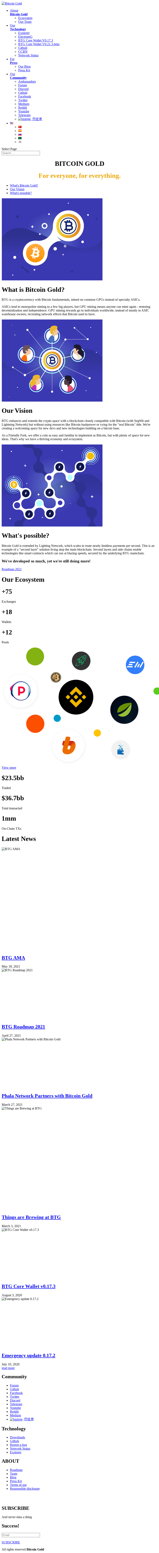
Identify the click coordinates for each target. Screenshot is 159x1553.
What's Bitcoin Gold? (24, 185)
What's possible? (21, 193)
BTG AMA (13, 957)
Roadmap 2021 (12, 569)
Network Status (28, 55)
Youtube (23, 111)
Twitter (23, 100)
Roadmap (16, 1470)
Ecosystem (25, 18)
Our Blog (24, 66)
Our (18, 27)
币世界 (36, 119)
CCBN (23, 51)
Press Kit (24, 70)
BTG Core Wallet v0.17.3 (28, 1286)
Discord (23, 89)
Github (22, 48)
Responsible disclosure (25, 1488)
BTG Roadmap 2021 (23, 1026)
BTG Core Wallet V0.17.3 (35, 40)
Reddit (22, 107)
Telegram (24, 115)
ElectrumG (25, 36)
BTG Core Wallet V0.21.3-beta (38, 44)
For (13, 61)
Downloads (17, 1437)
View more (9, 767)
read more (8, 1368)
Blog (13, 1477)
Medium (23, 104)
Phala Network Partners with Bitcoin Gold (47, 1095)
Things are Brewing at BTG (31, 1217)
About (19, 12)
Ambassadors (27, 81)
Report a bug (18, 1445)
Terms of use (18, 1485)
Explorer (24, 33)
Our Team (24, 21)
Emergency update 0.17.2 (28, 1355)
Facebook (24, 96)
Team (13, 1473)
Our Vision (17, 189)
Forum (22, 85)
